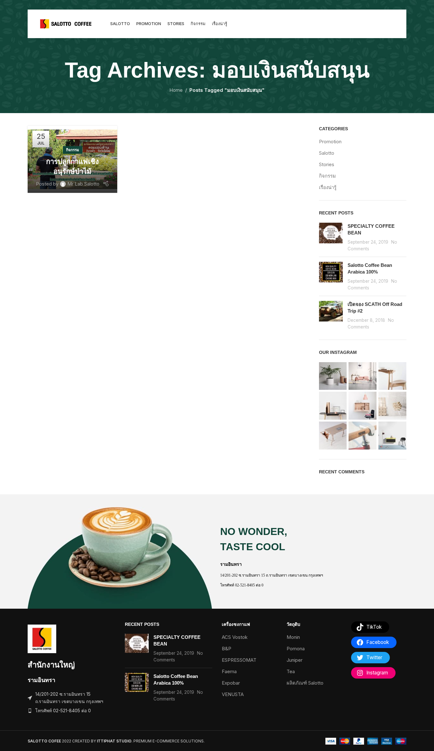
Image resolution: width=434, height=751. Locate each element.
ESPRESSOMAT (239, 660)
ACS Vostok (235, 637)
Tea (291, 671)
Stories (326, 164)
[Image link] (42, 638)
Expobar (231, 683)
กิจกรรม (72, 149)
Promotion (330, 142)
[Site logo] (65, 23)
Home (176, 90)
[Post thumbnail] (331, 237)
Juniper (294, 660)
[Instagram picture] (333, 376)
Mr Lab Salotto (83, 184)
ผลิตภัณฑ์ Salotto (305, 683)
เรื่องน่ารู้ (327, 187)
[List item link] (71, 710)
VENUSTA (233, 694)
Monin (293, 637)
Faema (229, 671)
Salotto (326, 153)
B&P (226, 649)
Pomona (296, 649)
